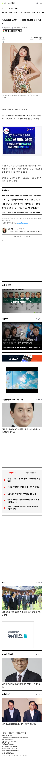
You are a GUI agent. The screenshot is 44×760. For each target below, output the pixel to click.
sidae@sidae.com (23, 223)
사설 (3, 582)
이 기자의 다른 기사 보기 (20, 236)
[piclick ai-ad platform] (12, 44)
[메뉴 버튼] (40, 3)
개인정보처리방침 (21, 733)
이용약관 (4, 733)
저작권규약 (11, 733)
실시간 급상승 (31, 472)
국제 (33, 12)
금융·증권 (27, 12)
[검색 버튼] (37, 3)
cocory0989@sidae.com (21, 229)
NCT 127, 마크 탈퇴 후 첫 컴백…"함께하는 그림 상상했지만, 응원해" (22, 204)
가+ (40, 38)
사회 (38, 12)
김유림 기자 (7, 28)
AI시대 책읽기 (7, 654)
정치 (10, 12)
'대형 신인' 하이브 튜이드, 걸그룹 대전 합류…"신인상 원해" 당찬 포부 (22, 195)
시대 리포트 (6, 285)
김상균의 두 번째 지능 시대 (12, 399)
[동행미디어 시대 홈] (8, 3)
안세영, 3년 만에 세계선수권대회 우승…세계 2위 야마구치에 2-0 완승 (22, 212)
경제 (15, 12)
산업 (20, 12)
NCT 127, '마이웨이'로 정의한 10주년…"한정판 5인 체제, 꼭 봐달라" (22, 199)
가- (32, 38)
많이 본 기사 (13, 472)
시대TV (5, 319)
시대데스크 (6, 694)
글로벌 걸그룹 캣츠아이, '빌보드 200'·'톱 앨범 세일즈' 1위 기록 (22, 208)
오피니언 (4, 12)
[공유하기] (33, 3)
